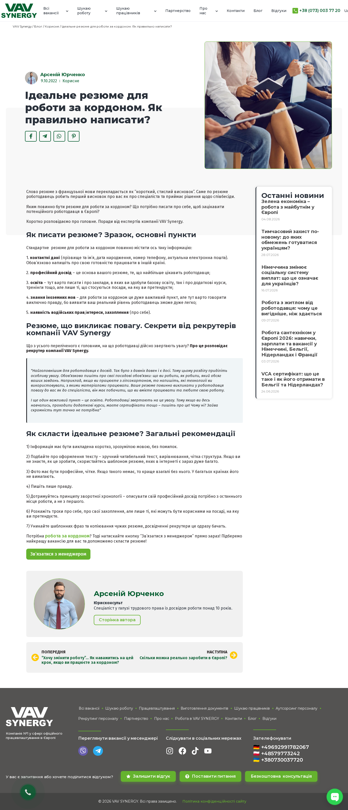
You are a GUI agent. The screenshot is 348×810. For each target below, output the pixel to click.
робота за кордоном (67, 536)
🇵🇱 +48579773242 (276, 753)
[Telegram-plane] (98, 751)
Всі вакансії (89, 708)
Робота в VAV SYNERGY (197, 718)
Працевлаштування (157, 708)
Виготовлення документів (204, 708)
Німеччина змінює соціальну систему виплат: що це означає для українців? (289, 275)
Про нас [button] (203, 10)
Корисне (52, 26)
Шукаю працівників (252, 708)
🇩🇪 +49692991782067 (281, 747)
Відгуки (278, 10)
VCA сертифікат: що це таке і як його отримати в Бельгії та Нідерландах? (293, 379)
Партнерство (178, 10)
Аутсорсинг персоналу (296, 708)
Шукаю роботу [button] (84, 10)
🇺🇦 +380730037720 (278, 760)
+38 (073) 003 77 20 (319, 10)
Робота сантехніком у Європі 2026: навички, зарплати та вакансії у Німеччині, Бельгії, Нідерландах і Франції (289, 343)
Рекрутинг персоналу (98, 718)
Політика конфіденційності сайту (214, 801)
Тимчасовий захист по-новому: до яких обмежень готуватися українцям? (290, 240)
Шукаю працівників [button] (128, 10)
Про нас (161, 718)
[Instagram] (169, 751)
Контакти (236, 10)
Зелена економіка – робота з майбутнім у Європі (287, 207)
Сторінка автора (117, 619)
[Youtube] (208, 751)
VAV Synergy (22, 26)
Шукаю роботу (119, 708)
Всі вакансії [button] (51, 10)
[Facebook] (182, 751)
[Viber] (83, 751)
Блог (257, 10)
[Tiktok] (195, 751)
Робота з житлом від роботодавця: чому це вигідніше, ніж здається (291, 308)
